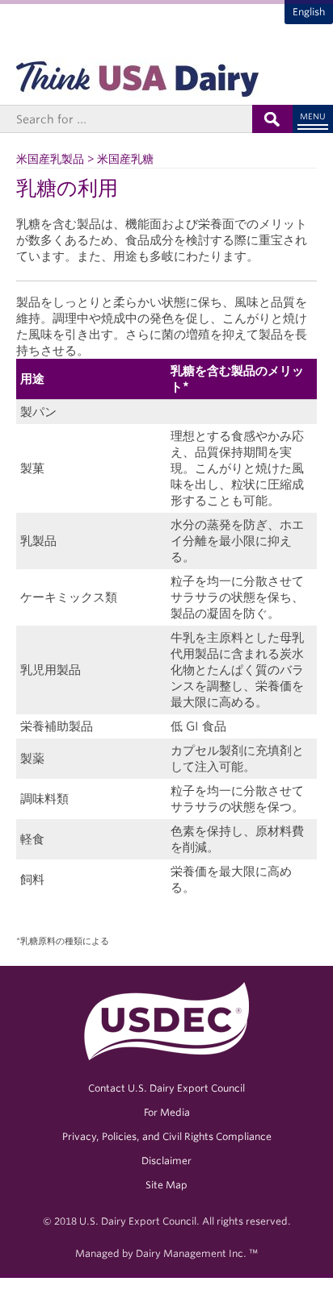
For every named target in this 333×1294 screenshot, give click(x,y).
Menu (313, 116)
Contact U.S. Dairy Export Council (166, 1088)
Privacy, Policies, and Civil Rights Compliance (167, 1136)
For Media (167, 1112)
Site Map (166, 1185)
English (309, 12)
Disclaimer (166, 1161)
